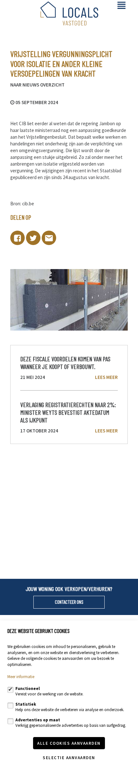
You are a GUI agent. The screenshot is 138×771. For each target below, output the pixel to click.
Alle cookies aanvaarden (69, 743)
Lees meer (106, 377)
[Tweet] (33, 238)
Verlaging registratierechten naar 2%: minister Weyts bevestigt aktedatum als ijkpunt (68, 412)
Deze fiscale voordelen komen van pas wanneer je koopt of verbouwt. (65, 362)
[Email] (49, 238)
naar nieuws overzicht (37, 85)
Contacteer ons (69, 602)
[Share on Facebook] (17, 238)
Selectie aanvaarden (69, 757)
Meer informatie (20, 676)
